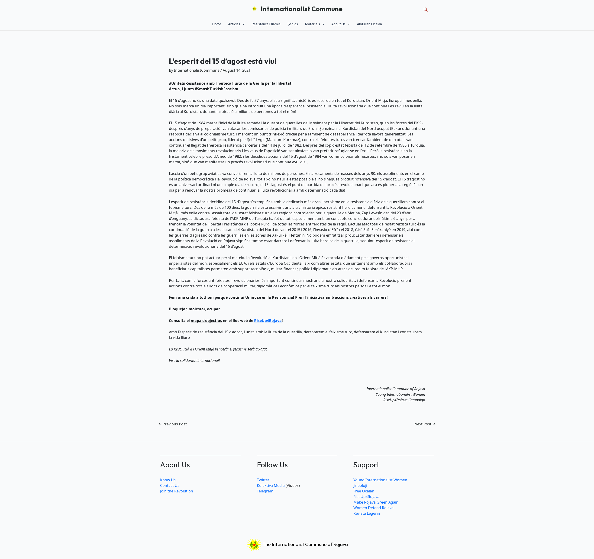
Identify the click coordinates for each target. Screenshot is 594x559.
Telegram (265, 491)
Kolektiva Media (271, 485)
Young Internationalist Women (380, 479)
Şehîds (292, 24)
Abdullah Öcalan (369, 24)
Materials (312, 24)
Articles (234, 24)
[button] (425, 9)
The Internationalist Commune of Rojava (305, 544)
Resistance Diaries (266, 24)
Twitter (263, 479)
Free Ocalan (363, 491)
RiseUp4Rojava (268, 320)
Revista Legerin (366, 513)
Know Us (168, 479)
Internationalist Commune (301, 9)
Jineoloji (360, 485)
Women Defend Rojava (373, 507)
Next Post (425, 424)
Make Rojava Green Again (375, 502)
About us (338, 24)
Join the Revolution (176, 491)
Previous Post (172, 424)
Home (216, 24)
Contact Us (169, 485)
